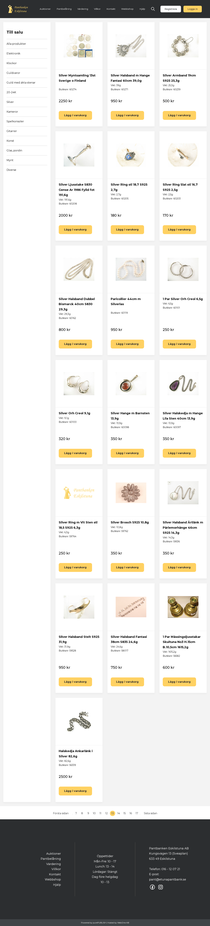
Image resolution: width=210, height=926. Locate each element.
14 (118, 813)
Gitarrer (12, 131)
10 (94, 813)
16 (130, 813)
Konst (10, 140)
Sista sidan (150, 813)
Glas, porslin (14, 150)
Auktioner (45, 9)
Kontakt (110, 9)
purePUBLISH (99, 922)
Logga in (193, 9)
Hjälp (142, 9)
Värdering (82, 9)
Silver (10, 102)
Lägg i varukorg (75, 115)
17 (137, 813)
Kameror (12, 111)
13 (112, 813)
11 (100, 813)
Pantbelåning (64, 9)
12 (106, 813)
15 (124, 813)
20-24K (11, 92)
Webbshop (127, 9)
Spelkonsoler (15, 121)
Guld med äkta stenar (21, 82)
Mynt (10, 160)
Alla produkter (16, 43)
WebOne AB (123, 922)
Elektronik (13, 53)
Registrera (171, 9)
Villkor (97, 9)
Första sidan (61, 813)
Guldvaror (13, 72)
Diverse (11, 169)
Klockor (12, 63)
